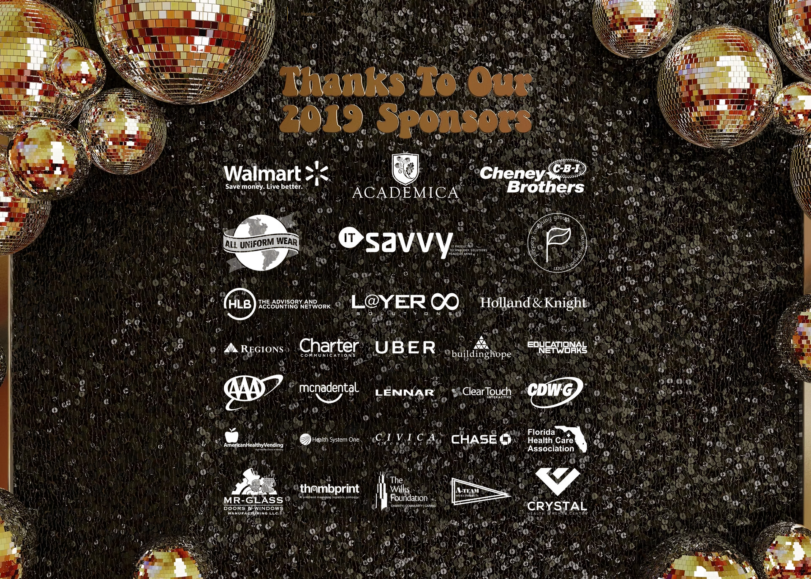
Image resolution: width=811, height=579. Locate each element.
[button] (263, 14)
